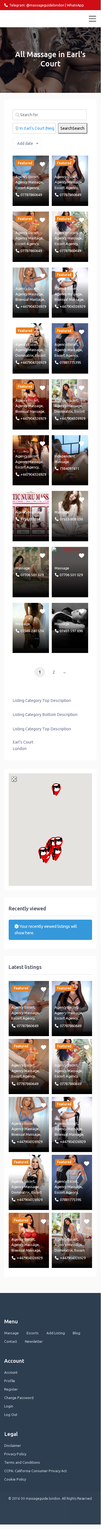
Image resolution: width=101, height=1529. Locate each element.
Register (11, 1389)
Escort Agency (27, 188)
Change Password (19, 1398)
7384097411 (69, 468)
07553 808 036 (71, 519)
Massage (62, 512)
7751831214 (30, 519)
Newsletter (34, 1341)
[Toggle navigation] (92, 19)
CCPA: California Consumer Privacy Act (35, 1471)
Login (8, 1406)
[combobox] (27, 143)
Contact (10, 1341)
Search (72, 128)
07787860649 (31, 195)
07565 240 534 (32, 631)
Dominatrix (24, 355)
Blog (76, 1333)
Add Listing (55, 1333)
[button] (56, 789)
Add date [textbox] (25, 143)
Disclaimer (12, 1445)
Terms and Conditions (22, 1462)
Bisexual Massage (29, 299)
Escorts (33, 1333)
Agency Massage (29, 182)
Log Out (10, 1414)
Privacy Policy (15, 1454)
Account (11, 1372)
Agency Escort (27, 177)
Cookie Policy (15, 1479)
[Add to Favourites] (43, 164)
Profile (9, 1381)
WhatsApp (75, 5)
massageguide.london (28, 18)
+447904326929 (33, 306)
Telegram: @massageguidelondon (36, 5)
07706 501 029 (32, 575)
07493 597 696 (71, 631)
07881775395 (70, 362)
